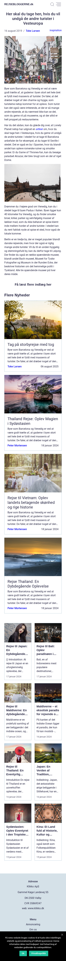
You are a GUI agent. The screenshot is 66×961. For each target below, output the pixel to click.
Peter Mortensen (17, 445)
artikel (39, 129)
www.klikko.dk (36, 908)
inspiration (56, 30)
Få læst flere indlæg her (33, 284)
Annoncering (33, 924)
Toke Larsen (33, 30)
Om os (33, 929)
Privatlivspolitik (38, 953)
